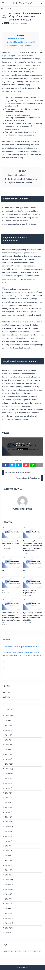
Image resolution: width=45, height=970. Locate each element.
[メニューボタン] (3, 3)
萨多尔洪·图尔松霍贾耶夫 (22, 509)
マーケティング (35, 951)
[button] (5, 465)
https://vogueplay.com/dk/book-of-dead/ (17, 55)
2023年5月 (8, 798)
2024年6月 (8, 735)
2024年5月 (8, 740)
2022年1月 (8, 875)
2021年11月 (9, 884)
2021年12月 (9, 880)
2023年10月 (9, 774)
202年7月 (8, 933)
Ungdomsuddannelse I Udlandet (19, 45)
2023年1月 (8, 817)
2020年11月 (9, 923)
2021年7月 (8, 899)
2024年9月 (8, 720)
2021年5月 (8, 904)
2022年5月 (8, 855)
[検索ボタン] (42, 3)
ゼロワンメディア (22, 3)
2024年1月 (8, 759)
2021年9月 (8, 894)
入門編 (6, 23)
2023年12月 (9, 764)
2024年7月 (8, 730)
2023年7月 (8, 788)
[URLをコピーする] (39, 465)
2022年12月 (9, 822)
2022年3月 (8, 865)
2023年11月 (9, 769)
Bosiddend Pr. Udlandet (16, 39)
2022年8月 (8, 841)
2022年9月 (8, 836)
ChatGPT (6, 951)
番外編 (7, 697)
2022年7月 (8, 846)
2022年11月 (9, 827)
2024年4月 (8, 745)
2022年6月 (8, 851)
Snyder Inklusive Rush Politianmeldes (21, 42)
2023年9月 (8, 778)
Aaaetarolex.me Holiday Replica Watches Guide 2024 (21, 647)
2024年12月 (9, 716)
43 (3, 661)
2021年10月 (9, 889)
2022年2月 (8, 870)
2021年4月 (8, 908)
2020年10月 (9, 928)
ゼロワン (26, 951)
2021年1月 (8, 913)
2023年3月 (8, 807)
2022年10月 (9, 831)
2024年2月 (8, 754)
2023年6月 (8, 793)
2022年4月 (8, 860)
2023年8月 (8, 783)
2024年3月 (8, 749)
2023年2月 (8, 812)
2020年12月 (9, 918)
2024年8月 (8, 725)
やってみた (18, 951)
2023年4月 (8, 802)
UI (11, 951)
